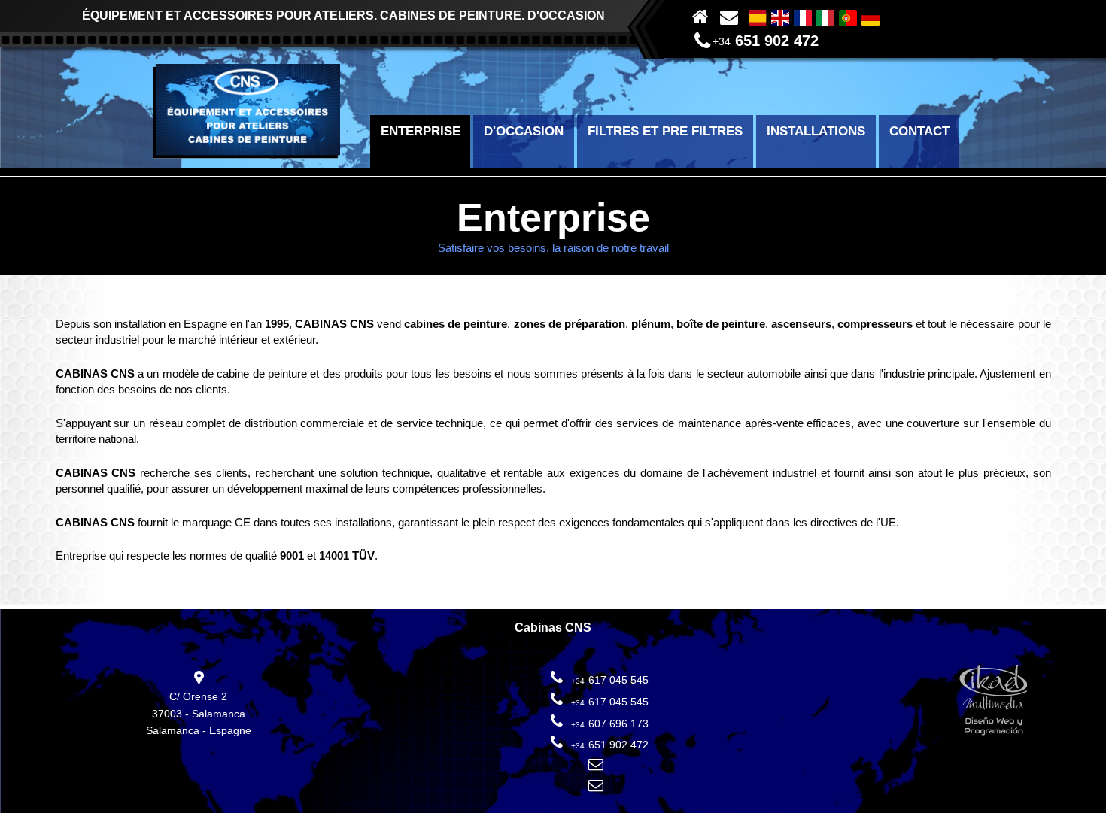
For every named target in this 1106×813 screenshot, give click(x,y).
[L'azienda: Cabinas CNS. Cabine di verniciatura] (825, 16)
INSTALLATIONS (816, 130)
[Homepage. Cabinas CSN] (246, 154)
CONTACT (919, 130)
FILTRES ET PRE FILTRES (665, 130)
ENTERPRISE (420, 130)
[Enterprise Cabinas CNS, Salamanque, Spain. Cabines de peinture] (803, 16)
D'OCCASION (524, 130)
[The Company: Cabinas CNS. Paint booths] (780, 16)
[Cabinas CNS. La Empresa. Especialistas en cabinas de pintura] (758, 16)
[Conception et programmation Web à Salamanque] (993, 702)
